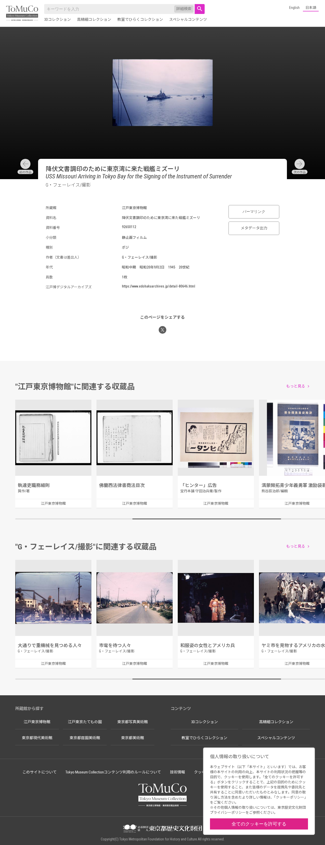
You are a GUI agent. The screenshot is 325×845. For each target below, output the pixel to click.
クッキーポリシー (290, 797)
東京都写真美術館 (132, 722)
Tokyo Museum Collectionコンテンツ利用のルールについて (113, 772)
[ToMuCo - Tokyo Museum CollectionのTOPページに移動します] (22, 13)
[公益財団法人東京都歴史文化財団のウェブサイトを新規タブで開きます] (162, 829)
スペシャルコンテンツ (188, 19)
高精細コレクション (94, 19)
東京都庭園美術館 (85, 738)
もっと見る (295, 386)
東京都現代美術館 (37, 738)
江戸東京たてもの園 (85, 722)
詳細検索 (183, 9)
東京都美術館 (132, 738)
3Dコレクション (57, 19)
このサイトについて (39, 772)
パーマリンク (253, 211)
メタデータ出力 (254, 228)
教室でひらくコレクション (140, 19)
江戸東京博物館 (37, 722)
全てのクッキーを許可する (259, 823)
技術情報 (177, 772)
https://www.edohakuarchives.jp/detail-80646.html (158, 286)
